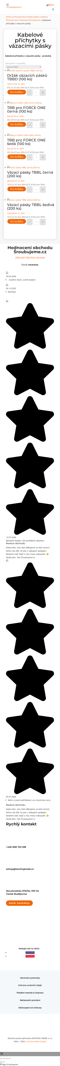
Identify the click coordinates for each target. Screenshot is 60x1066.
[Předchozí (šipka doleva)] (1, 1061)
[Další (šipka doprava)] (4, 1061)
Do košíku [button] (16, 92)
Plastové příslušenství (30, 20)
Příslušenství (12, 20)
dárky (27, 1005)
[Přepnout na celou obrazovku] (4, 1058)
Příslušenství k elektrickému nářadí (30, 17)
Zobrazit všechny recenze (30, 257)
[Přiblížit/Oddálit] (1, 1058)
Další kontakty (19, 903)
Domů (9, 17)
